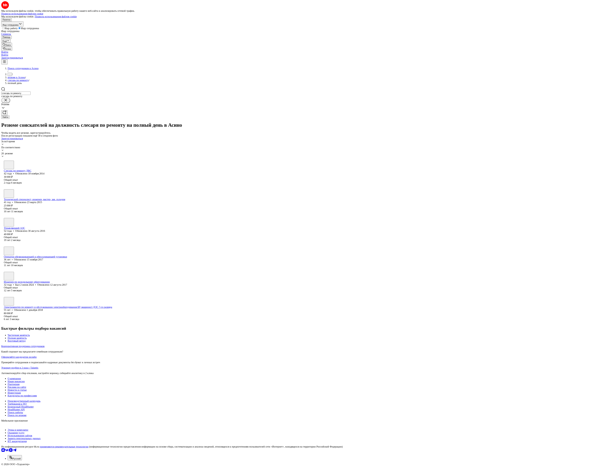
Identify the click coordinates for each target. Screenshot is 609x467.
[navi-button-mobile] (4, 61)
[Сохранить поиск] (4, 112)
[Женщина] (9, 193)
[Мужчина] (9, 165)
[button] (4, 52)
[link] (6, 45)
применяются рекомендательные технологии (64, 446)
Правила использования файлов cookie (56, 16)
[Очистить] (5, 100)
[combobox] (16, 93)
